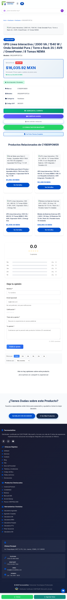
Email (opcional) (12, 298)
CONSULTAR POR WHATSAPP (34, 127)
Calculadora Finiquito (10, 522)
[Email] (13, 441)
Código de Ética (8, 472)
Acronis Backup (8, 499)
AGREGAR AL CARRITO (35, 111)
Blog (5, 460)
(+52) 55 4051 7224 (12, 564)
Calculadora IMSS (9, 519)
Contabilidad (7, 489)
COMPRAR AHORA (34, 116)
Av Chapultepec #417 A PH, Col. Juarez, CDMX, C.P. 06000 (24, 549)
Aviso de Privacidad (9, 466)
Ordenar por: (10, 360)
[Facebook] (3, 441)
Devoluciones (8, 478)
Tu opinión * (10, 326)
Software (6, 451)
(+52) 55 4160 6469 (13, 558)
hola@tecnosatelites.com (14, 570)
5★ (23, 356)
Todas (16, 356)
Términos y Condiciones (11, 469)
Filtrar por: (9, 356)
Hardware (11, 20)
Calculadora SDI (8, 532)
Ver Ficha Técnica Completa (34, 134)
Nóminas (6, 493)
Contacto (6, 457)
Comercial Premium (9, 487)
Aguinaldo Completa (10, 513)
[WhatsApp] (8, 441)
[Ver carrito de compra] (63, 591)
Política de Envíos (9, 475)
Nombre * (10, 289)
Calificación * (11, 309)
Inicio (4, 20)
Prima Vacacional (9, 529)
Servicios (6, 454)
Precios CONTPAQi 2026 (11, 502)
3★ (33, 356)
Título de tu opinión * (13, 317)
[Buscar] (62, 10)
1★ (44, 356)
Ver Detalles (18, 185)
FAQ (5, 463)
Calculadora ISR (8, 516)
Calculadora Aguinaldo (10, 510)
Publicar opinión (15, 347)
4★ (28, 356)
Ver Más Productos (48, 416)
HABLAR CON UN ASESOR (23, 416)
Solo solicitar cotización (34, 121)
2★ (39, 356)
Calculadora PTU (9, 525)
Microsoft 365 (8, 496)
